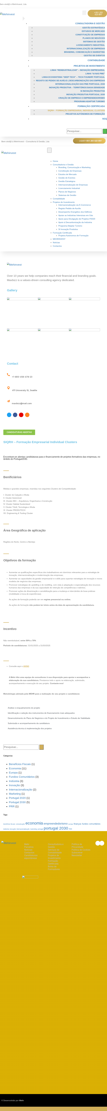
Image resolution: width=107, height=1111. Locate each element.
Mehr (21, 1100)
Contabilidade (96, 60)
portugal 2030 (56, 828)
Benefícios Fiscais (20, 764)
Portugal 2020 (17, 797)
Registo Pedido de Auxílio (69, 208)
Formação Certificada (91, 106)
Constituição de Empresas (90, 35)
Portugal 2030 (17, 802)
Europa (13, 772)
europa (70, 824)
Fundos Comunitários (22, 776)
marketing (33, 829)
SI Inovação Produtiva (92, 91)
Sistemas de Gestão (94, 41)
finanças (77, 824)
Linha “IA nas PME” (95, 73)
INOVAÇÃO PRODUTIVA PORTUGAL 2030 (85, 94)
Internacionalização (20, 789)
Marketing (15, 793)
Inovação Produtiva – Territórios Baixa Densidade (77, 87)
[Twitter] (9, 415)
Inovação (14, 785)
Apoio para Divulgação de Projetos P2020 (76, 219)
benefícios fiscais (9, 824)
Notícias (56, 242)
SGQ (104, 119)
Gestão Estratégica (93, 28)
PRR (12, 806)
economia (34, 823)
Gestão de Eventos (94, 55)
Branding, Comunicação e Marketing (84, 52)
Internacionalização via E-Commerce (74, 205)
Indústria (14, 781)
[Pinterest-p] (21, 415)
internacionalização (23, 829)
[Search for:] (84, 131)
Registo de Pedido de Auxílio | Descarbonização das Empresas (70, 80)
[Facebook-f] (100, 3)
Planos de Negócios (94, 38)
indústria (6, 829)
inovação (13, 829)
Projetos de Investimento (89, 66)
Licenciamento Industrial (90, 45)
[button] (84, 12)
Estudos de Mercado (93, 31)
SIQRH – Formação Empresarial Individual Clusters (76, 110)
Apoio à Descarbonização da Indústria (75, 222)
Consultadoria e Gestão (90, 23)
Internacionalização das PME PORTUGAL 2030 (80, 84)
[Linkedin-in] (104, 3)
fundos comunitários (91, 824)
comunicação (20, 824)
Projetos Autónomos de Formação (85, 114)
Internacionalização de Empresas (86, 48)
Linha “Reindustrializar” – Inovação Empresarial (77, 70)
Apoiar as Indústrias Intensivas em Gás (75, 215)
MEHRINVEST (59, 239)
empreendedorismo (56, 823)
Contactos (57, 246)
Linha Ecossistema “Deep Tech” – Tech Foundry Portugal (73, 77)
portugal (40, 829)
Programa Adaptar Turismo (89, 101)
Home (55, 161)
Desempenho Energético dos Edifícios (75, 212)
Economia (15, 768)
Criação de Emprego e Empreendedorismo (81, 98)
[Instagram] (27, 415)
